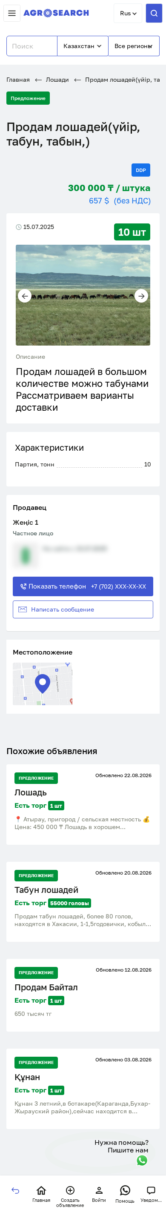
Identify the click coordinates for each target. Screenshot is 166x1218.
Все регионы (133, 45)
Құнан (27, 1077)
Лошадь (30, 792)
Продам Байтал (46, 987)
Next (141, 296)
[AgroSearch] (56, 13)
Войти (99, 1200)
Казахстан (78, 45)
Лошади (56, 79)
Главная (18, 79)
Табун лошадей (46, 890)
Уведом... (151, 1200)
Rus (125, 13)
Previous (24, 296)
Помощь (125, 1201)
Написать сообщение (62, 609)
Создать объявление (70, 1202)
